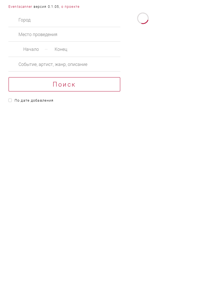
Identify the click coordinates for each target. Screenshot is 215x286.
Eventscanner (20, 6)
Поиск (64, 84)
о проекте (70, 6)
